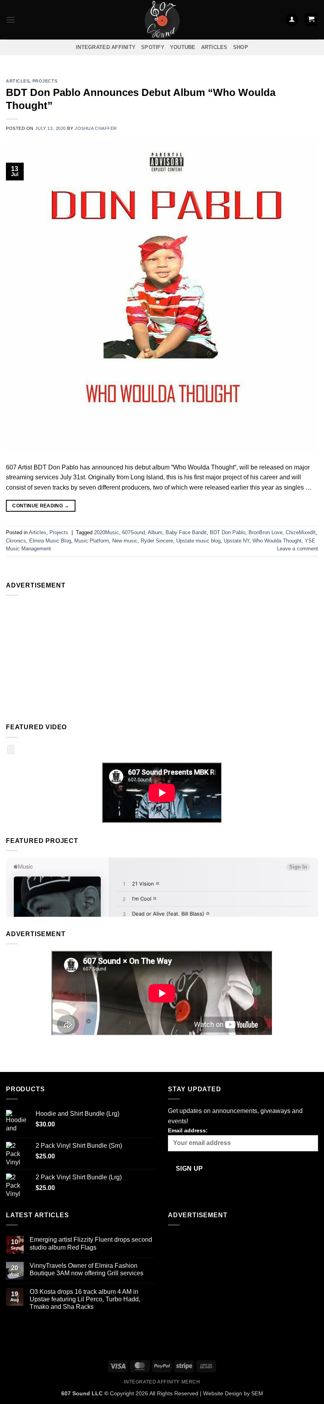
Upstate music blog (198, 541)
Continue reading (40, 506)
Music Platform (91, 541)
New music (125, 541)
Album (155, 532)
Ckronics (16, 541)
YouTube (183, 47)
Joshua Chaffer (96, 128)
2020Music (106, 532)
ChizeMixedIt (301, 532)
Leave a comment (297, 549)
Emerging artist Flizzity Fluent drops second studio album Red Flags (91, 1243)
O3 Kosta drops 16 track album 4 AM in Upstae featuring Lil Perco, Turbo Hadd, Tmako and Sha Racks (85, 1299)
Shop (240, 47)
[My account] (291, 19)
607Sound (133, 532)
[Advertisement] (162, 657)
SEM (257, 1393)
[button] (10, 19)
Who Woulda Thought (276, 541)
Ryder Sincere (157, 541)
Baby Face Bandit (186, 532)
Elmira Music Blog (50, 541)
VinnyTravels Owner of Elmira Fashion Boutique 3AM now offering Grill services (86, 1269)
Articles (214, 47)
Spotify (152, 47)
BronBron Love (266, 532)
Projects (44, 81)
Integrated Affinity (106, 47)
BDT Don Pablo (227, 532)
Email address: (188, 1130)
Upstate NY (236, 541)
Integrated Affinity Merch (162, 1382)
